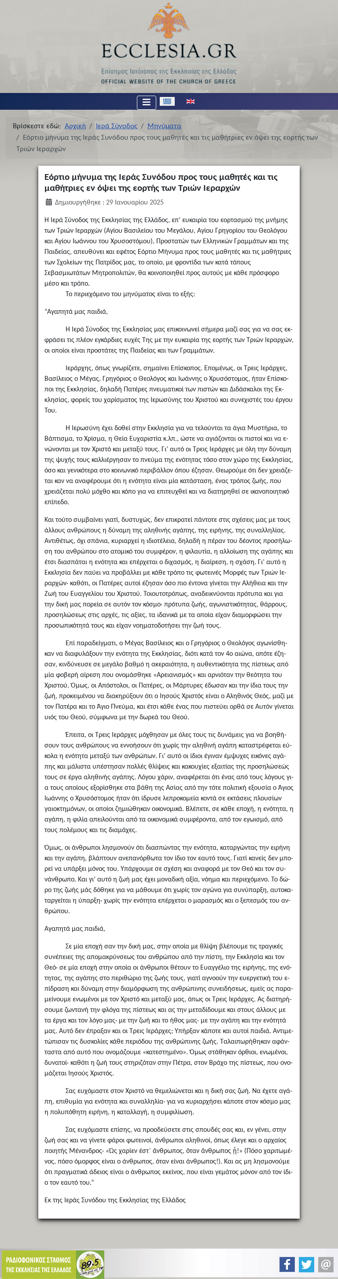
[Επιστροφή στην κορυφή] (324, 1264)
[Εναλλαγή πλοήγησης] (146, 103)
